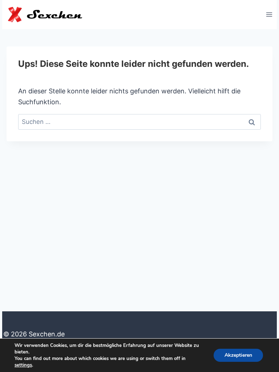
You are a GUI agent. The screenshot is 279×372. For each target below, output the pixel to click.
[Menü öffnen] (269, 14)
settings (23, 365)
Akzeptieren (238, 355)
